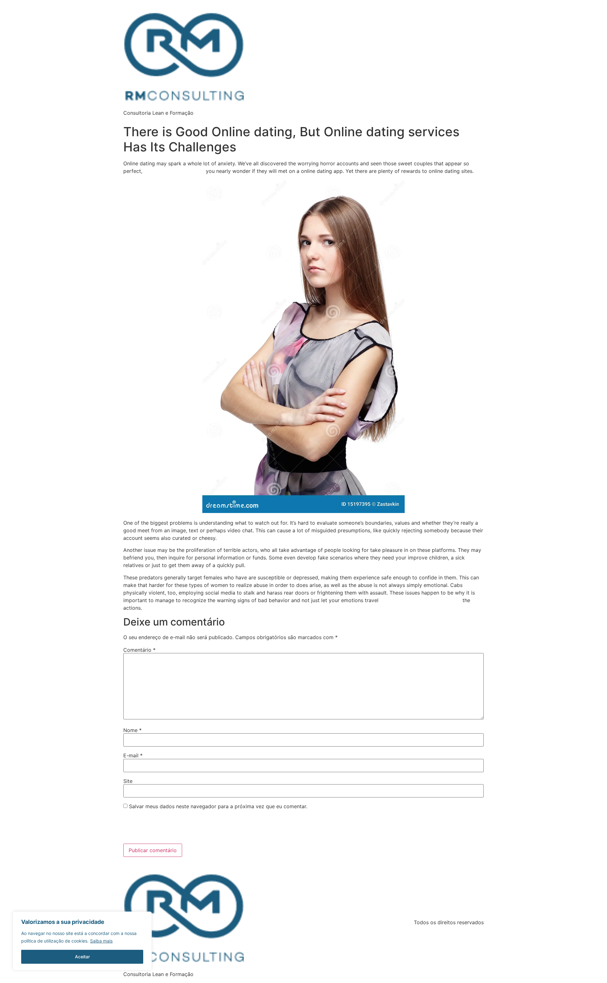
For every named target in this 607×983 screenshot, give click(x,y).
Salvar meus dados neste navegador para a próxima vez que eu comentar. (218, 806)
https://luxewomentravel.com (174, 171)
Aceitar (82, 956)
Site (127, 781)
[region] (82, 941)
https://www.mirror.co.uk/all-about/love (420, 600)
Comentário (139, 649)
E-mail (133, 755)
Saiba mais (101, 940)
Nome (132, 730)
